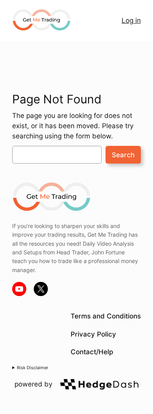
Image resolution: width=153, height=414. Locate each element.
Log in (131, 20)
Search (123, 155)
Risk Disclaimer (32, 367)
